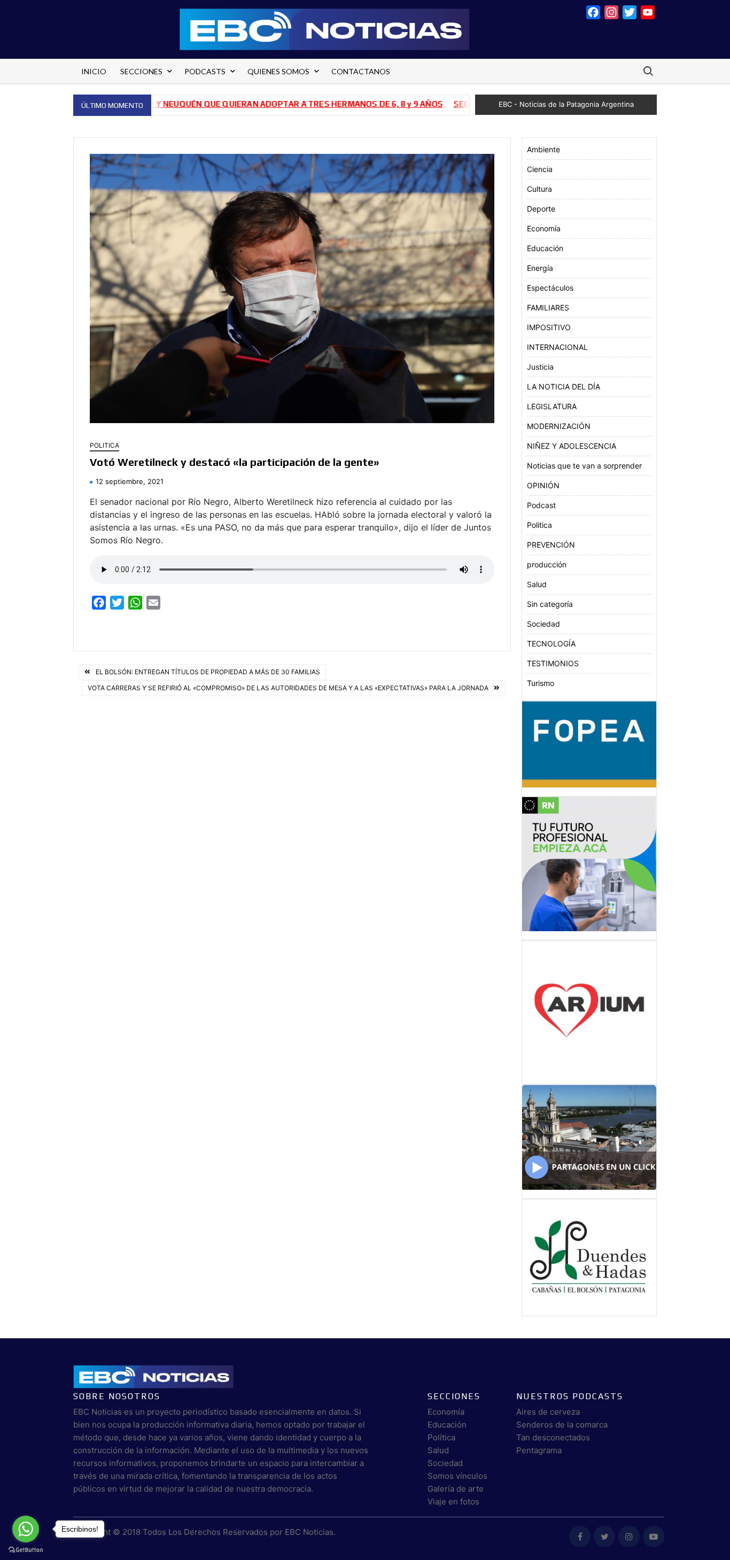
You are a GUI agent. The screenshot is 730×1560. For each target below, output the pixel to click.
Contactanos (360, 71)
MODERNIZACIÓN (559, 426)
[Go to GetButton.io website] (26, 1549)
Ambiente (543, 149)
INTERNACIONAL (557, 347)
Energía (540, 267)
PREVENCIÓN (551, 544)
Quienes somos (278, 71)
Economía (544, 228)
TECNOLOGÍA (551, 643)
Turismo (540, 683)
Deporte (541, 208)
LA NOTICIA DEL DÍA (563, 386)
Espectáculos (550, 287)
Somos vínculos (457, 1476)
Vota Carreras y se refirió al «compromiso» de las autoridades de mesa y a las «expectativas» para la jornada (288, 688)
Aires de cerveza (548, 1412)
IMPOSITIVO (549, 327)
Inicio (93, 71)
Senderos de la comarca (562, 1424)
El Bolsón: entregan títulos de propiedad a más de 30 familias (208, 672)
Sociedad (543, 623)
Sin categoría (550, 604)
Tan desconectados (553, 1437)
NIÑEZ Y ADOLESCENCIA (571, 445)
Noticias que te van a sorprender (584, 465)
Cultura (539, 188)
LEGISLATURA (552, 406)
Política (441, 1437)
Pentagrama (539, 1450)
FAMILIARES (548, 307)
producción (546, 564)
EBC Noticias (309, 1532)
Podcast (541, 505)
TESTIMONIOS (553, 663)
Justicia (540, 366)
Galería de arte (456, 1489)
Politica (104, 445)
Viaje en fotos (453, 1501)
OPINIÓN (543, 485)
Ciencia (540, 169)
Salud (537, 584)
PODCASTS (205, 71)
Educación (545, 248)
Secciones (141, 71)
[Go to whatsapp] (25, 1529)
